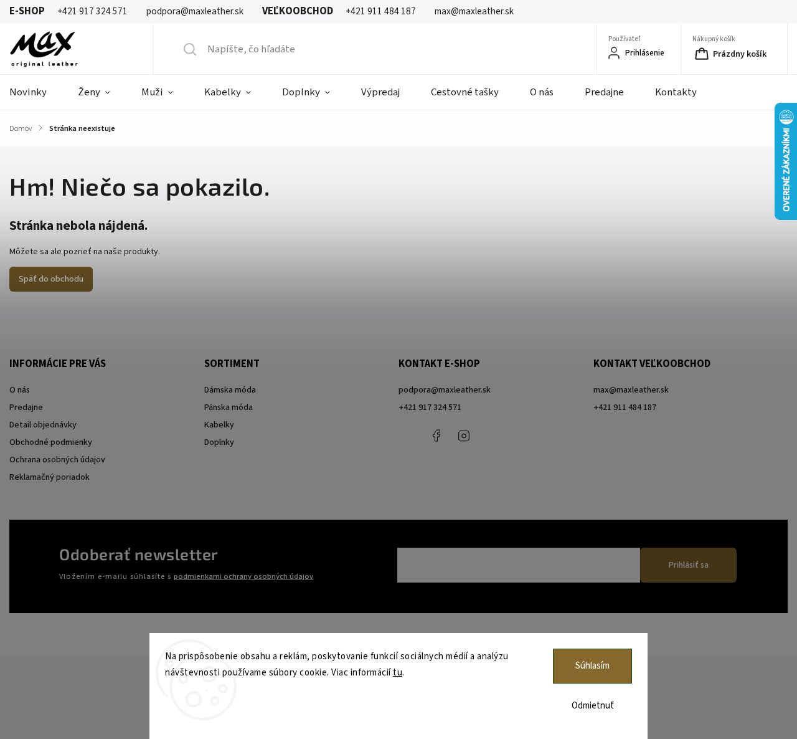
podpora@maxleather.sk (444, 390)
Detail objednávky (43, 425)
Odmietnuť (593, 705)
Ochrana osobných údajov (57, 460)
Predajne (26, 407)
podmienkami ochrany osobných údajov (243, 576)
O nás (19, 390)
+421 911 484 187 (492, 435)
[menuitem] (35, 92)
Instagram (464, 435)
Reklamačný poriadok (49, 477)
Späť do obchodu (51, 279)
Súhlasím (592, 665)
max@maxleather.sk (631, 390)
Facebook (436, 435)
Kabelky (219, 425)
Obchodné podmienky (50, 442)
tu (397, 672)
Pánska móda (228, 407)
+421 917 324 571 (429, 407)
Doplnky (219, 442)
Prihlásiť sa (689, 565)
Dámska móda (230, 390)
